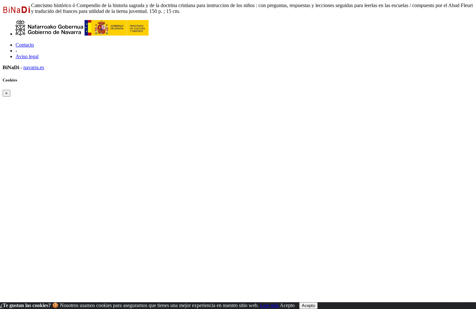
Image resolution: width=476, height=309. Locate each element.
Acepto (287, 305)
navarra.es (33, 67)
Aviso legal (27, 56)
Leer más (269, 305)
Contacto (25, 45)
